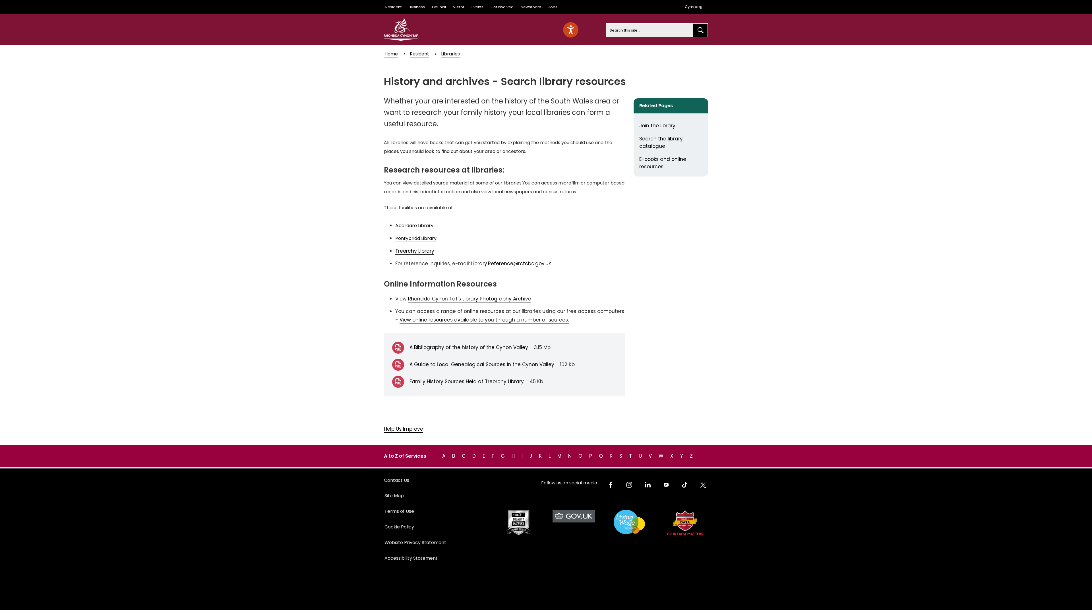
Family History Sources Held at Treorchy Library (467, 381)
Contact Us (396, 480)
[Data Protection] (684, 523)
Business (417, 7)
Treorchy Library (414, 251)
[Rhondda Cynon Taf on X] (703, 485)
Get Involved (502, 7)
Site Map (394, 495)
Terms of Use (399, 511)
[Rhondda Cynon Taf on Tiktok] (685, 485)
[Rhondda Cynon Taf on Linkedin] (648, 485)
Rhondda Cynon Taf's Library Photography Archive (469, 298)
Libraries (450, 54)
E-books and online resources (662, 163)
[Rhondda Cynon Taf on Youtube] (666, 485)
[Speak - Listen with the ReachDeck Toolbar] (570, 30)
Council (439, 7)
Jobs (552, 7)
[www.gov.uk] (518, 523)
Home (391, 54)
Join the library (657, 125)
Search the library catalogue (661, 142)
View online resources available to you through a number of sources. (484, 319)
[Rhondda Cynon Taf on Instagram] (629, 485)
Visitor (458, 7)
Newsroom (531, 7)
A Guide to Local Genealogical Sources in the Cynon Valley (482, 364)
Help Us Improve (403, 429)
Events (477, 7)
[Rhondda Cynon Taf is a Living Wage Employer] (629, 522)
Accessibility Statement (411, 558)
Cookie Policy (399, 527)
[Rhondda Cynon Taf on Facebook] (611, 485)
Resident (393, 7)
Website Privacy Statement (415, 542)
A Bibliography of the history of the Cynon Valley (469, 347)
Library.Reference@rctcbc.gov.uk (511, 263)
